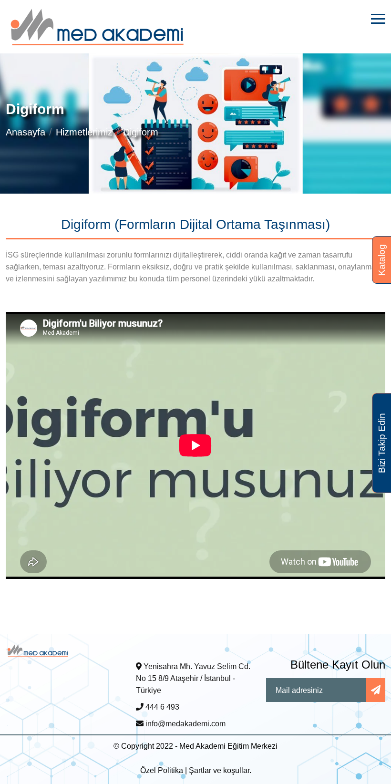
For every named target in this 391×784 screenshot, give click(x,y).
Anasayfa (25, 132)
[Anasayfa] (98, 26)
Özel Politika (161, 770)
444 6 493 (161, 707)
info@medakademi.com (185, 723)
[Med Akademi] (38, 649)
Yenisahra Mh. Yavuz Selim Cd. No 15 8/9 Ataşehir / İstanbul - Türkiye (193, 678)
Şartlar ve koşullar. (220, 770)
